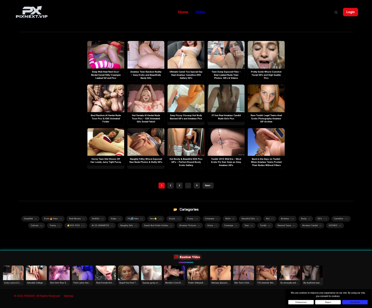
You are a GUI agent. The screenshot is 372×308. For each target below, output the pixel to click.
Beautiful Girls (250, 218)
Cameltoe (341, 218)
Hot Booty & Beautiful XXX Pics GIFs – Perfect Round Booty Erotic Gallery (186, 162)
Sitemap (69, 296)
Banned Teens (286, 225)
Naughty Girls (128, 225)
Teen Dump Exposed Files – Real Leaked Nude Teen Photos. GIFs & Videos (226, 74)
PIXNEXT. (30, 296)
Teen (248, 225)
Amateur (287, 218)
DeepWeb (30, 218)
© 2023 (18, 296)
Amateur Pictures (189, 225)
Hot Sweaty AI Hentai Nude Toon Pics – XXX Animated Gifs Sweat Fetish (146, 118)
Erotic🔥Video (53, 218)
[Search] (336, 12)
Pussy (192, 218)
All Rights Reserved (48, 296)
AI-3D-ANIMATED (102, 225)
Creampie (211, 218)
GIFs (322, 218)
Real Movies (77, 218)
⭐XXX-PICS (76, 225)
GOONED (335, 225)
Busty (306, 218)
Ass (270, 218)
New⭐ (156, 218)
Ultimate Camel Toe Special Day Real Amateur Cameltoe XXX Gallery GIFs (186, 74)
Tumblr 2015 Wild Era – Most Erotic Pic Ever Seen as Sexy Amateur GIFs (226, 162)
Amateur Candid (312, 225)
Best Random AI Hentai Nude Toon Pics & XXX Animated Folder (106, 118)
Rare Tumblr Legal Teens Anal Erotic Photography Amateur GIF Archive (266, 118)
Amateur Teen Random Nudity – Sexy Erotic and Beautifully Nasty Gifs (145, 74)
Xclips (115, 218)
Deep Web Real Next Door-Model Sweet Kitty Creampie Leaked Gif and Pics (106, 74)
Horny (212, 225)
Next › (208, 185)
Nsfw (230, 218)
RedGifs (98, 218)
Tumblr (265, 225)
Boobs (174, 218)
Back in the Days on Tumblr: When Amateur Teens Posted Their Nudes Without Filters (266, 162)
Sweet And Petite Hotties (158, 225)
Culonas (37, 225)
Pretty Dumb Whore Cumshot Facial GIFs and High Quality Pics (266, 74)
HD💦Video (135, 218)
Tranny (55, 225)
